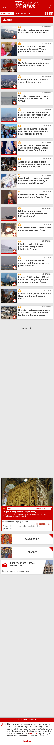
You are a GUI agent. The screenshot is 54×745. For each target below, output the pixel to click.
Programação (51, 13)
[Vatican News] (27, 5)
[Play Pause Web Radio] (30, 13)
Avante (25, 328)
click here (33, 734)
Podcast (46, 13)
